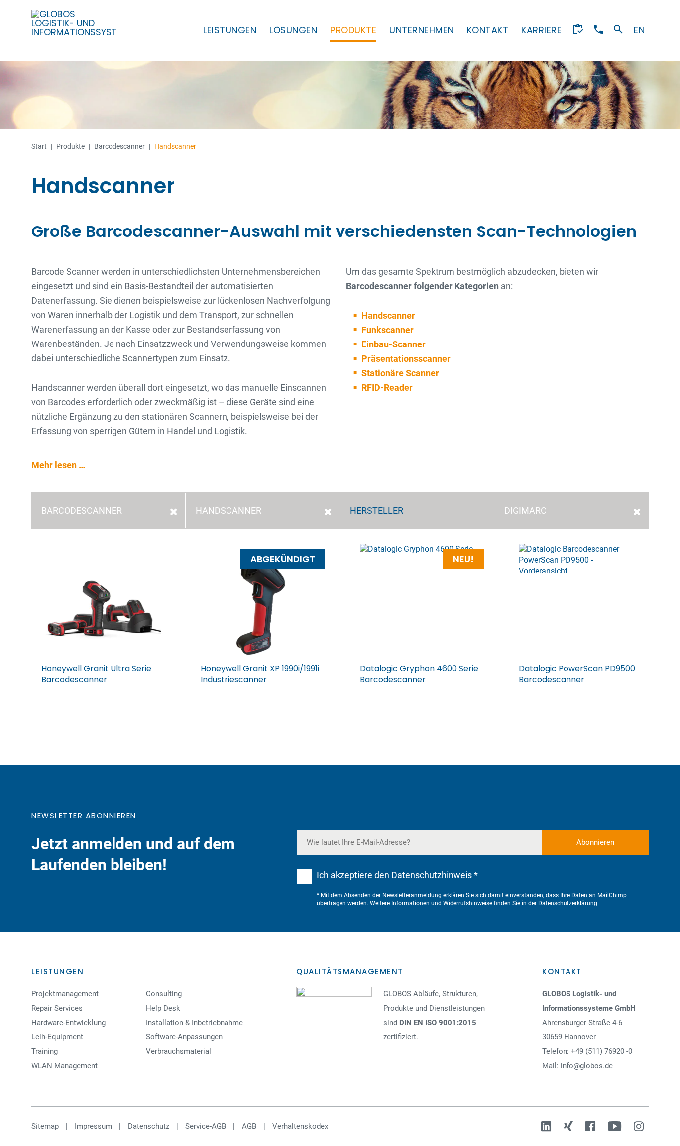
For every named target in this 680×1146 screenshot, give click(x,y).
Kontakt (488, 30)
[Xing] (569, 1126)
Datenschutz (148, 1126)
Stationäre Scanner (400, 373)
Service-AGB (205, 1126)
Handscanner (388, 315)
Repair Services (57, 1008)
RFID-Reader (387, 387)
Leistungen (229, 30)
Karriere (541, 30)
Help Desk (163, 1008)
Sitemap (45, 1126)
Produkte (353, 30)
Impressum (93, 1126)
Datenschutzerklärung (567, 903)
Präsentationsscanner (406, 358)
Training (44, 1051)
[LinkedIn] (547, 1126)
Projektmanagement (65, 993)
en (639, 30)
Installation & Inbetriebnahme (194, 1022)
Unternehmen (421, 30)
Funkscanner (387, 330)
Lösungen (293, 30)
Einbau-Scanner (393, 344)
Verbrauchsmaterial (178, 1051)
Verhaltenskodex (300, 1126)
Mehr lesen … (58, 465)
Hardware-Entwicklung (68, 1022)
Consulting (164, 993)
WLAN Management (64, 1065)
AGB (249, 1126)
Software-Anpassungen (184, 1036)
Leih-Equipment (57, 1036)
